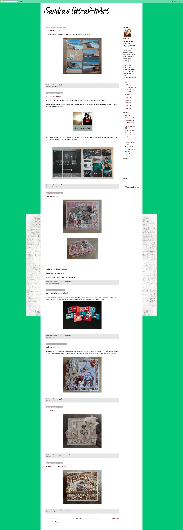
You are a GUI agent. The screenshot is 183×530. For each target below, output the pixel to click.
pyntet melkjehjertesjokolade (58, 466)
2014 (127, 100)
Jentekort (128, 130)
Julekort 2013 (129, 135)
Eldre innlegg (115, 518)
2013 (127, 103)
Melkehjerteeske (52, 347)
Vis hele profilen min (129, 77)
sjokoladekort (129, 149)
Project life (55, 86)
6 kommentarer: (68, 185)
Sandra (127, 39)
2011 (127, 105)
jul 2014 (54, 401)
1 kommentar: (67, 335)
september (130, 87)
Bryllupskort (128, 118)
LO (126, 145)
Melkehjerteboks (52, 196)
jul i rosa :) (50, 410)
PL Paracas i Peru (53, 30)
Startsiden (78, 518)
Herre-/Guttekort (130, 122)
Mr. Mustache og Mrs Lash (57, 293)
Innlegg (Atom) (57, 522)
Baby (126, 115)
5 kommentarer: (68, 281)
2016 (127, 85)
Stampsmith (128, 151)
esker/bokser (55, 283)
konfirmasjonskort (130, 137)
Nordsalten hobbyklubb (53, 277)
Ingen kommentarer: (69, 85)
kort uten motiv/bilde (128, 141)
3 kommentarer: (68, 510)
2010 (127, 108)
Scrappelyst (49, 273)
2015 (127, 97)
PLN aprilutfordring (53, 96)
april (128, 94)
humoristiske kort (130, 126)
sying (53, 337)
